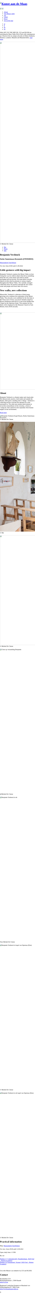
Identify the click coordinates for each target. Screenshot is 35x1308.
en (4, 29)
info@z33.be (4, 1282)
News (5, 19)
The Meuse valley (9, 14)
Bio (5, 247)
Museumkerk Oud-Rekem (8, 262)
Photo (5, 249)
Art (5, 15)
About (6, 12)
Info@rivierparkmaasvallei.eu (9, 1289)
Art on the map (8, 20)
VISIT (6, 17)
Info (5, 250)
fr (4, 26)
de (4, 27)
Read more (3, 412)
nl (4, 24)
